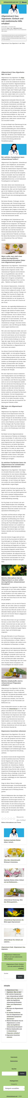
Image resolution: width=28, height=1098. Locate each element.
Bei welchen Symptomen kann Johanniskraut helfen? (15, 995)
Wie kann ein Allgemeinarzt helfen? (15, 1009)
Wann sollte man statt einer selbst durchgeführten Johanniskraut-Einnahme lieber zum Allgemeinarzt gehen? (15, 1002)
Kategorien (14, 1084)
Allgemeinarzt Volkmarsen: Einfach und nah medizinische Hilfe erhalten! (13, 957)
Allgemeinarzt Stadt (17, 28)
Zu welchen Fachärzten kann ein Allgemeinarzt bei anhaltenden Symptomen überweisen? (14, 1015)
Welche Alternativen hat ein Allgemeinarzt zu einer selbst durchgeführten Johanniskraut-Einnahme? (15, 1024)
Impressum (14, 1057)
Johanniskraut (13, 708)
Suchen (6, 973)
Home (8, 28)
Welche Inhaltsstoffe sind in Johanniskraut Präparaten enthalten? (14, 1031)
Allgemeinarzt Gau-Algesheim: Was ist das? (14, 991)
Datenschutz (14, 1061)
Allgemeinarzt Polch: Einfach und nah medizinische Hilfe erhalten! (15, 966)
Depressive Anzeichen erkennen (13, 1036)
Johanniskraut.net (11, 2)
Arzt (11, 28)
